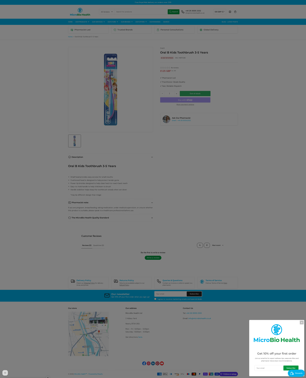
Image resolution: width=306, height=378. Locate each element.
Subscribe (291, 368)
